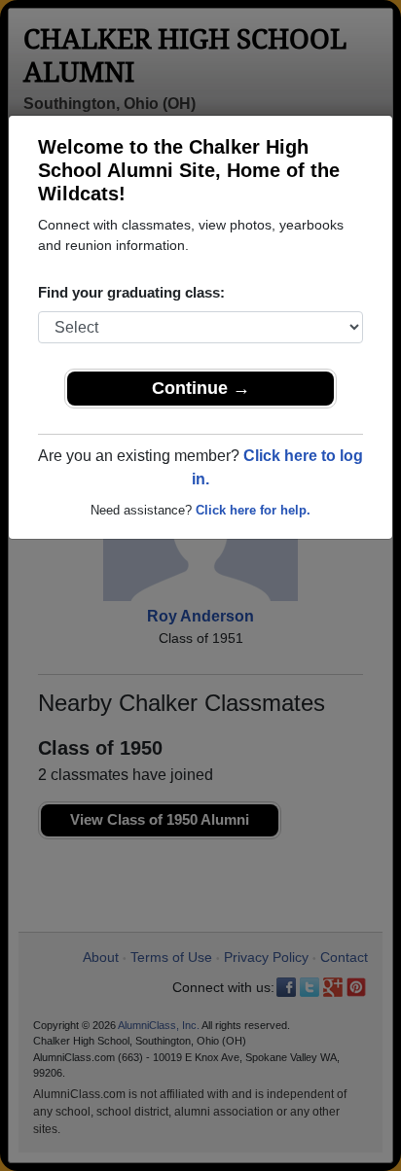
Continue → (201, 388)
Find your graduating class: (131, 292)
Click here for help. (253, 510)
